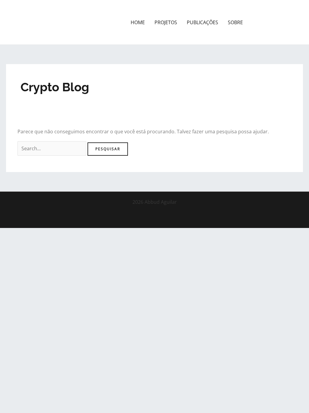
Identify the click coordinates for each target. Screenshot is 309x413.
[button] (278, 22)
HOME (138, 22)
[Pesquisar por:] (53, 148)
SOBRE (235, 22)
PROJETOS (165, 22)
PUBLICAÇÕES (202, 22)
